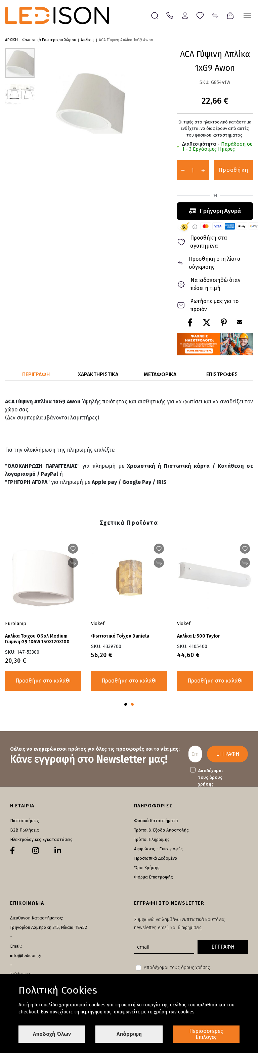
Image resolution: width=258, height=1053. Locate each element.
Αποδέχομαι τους (210, 777)
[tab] (36, 374)
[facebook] (12, 851)
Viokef (183, 623)
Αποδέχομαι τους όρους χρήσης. (177, 967)
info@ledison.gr (26, 955)
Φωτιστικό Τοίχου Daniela (120, 636)
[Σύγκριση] (215, 15)
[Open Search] (154, 15)
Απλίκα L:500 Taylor (198, 636)
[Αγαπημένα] (200, 15)
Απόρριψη (129, 1034)
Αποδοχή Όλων (52, 1034)
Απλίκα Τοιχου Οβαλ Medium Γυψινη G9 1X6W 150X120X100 (37, 639)
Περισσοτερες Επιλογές (206, 1034)
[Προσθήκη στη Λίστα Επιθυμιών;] (245, 548)
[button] (20, 93)
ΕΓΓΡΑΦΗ (227, 754)
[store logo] (57, 15)
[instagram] (35, 851)
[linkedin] (57, 851)
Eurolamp (15, 623)
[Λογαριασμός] (185, 15)
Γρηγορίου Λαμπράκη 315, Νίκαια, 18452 (48, 927)
